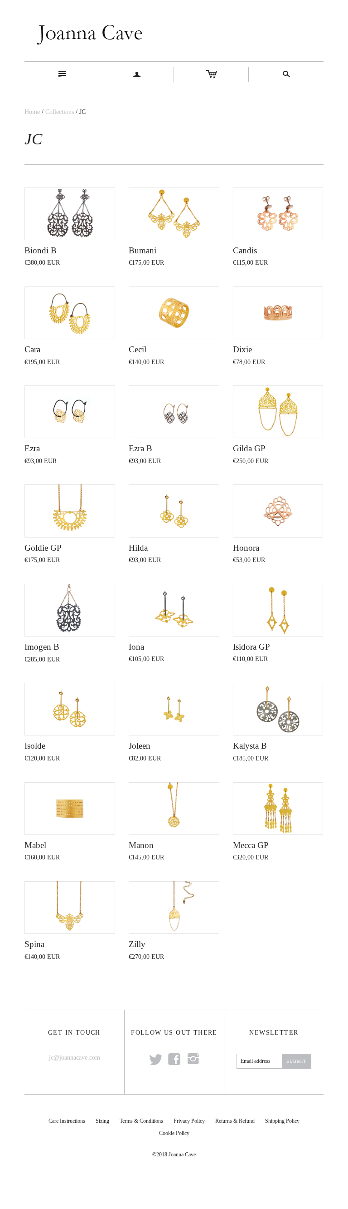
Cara (32, 349)
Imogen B (41, 646)
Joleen (139, 745)
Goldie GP (43, 548)
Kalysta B (250, 745)
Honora (246, 548)
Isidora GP (251, 646)
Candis (245, 250)
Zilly (137, 944)
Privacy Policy (189, 1121)
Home (32, 112)
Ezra (32, 448)
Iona (136, 646)
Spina (34, 944)
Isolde (34, 745)
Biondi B (40, 250)
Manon (141, 845)
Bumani (142, 250)
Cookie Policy (174, 1133)
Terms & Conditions (141, 1121)
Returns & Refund (235, 1121)
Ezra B (140, 448)
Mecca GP (251, 845)
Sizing (102, 1121)
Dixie (242, 349)
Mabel (35, 845)
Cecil (137, 349)
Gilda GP (249, 448)
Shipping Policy (282, 1121)
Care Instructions (66, 1121)
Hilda (138, 548)
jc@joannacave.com (74, 1057)
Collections (59, 112)
